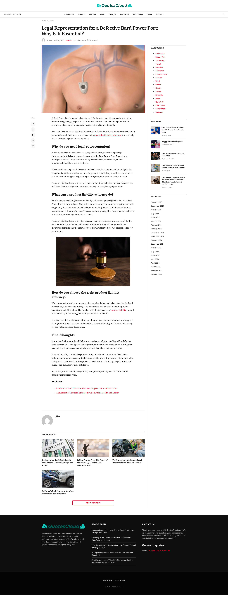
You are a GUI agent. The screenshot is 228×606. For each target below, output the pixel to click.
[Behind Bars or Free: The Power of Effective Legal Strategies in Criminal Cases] (93, 448)
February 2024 (157, 270)
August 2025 (156, 210)
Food (157, 81)
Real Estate (124, 14)
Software (159, 112)
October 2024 (156, 240)
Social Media (160, 109)
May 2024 (155, 259)
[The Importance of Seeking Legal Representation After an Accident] (128, 448)
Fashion (92, 14)
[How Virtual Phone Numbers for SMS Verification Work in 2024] (155, 130)
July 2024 (155, 251)
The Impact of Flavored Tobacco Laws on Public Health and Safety (87, 392)
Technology (138, 14)
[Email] (33, 146)
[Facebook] (33, 124)
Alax (50, 40)
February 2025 (156, 225)
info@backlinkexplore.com (159, 550)
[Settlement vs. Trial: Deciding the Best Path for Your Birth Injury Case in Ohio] (58, 448)
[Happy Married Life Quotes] (155, 144)
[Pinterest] (33, 140)
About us (107, 580)
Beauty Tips (160, 57)
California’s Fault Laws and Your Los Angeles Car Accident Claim (86, 388)
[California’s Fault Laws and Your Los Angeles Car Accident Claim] (58, 479)
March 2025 (156, 221)
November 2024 (157, 236)
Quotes (159, 14)
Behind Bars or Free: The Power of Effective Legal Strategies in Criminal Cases (92, 462)
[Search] (223, 14)
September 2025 (157, 206)
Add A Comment (93, 503)
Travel (149, 14)
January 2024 (156, 274)
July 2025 (155, 214)
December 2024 (157, 233)
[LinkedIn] (33, 135)
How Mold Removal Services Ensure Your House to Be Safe (173, 166)
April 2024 (155, 263)
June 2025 (155, 217)
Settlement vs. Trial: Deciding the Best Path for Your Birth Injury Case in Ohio (57, 462)
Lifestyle (112, 14)
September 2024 (157, 244)
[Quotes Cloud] (114, 5)
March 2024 (156, 267)
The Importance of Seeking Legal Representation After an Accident (127, 461)
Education (159, 71)
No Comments (81, 40)
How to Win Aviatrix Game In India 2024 (173, 154)
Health (102, 14)
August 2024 (156, 248)
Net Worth (159, 102)
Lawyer (68, 40)
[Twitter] (33, 129)
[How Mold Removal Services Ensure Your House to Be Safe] (155, 168)
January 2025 (156, 229)
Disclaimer (120, 580)
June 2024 (155, 255)
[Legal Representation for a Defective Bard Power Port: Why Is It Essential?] (93, 79)
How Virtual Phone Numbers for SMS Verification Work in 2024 (173, 129)
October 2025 (156, 202)
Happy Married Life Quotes (172, 141)
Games (158, 84)
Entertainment (161, 74)
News (157, 98)
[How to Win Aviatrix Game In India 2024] (155, 156)
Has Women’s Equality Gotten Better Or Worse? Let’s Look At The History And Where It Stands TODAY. (173, 180)
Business (81, 14)
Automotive (69, 14)
